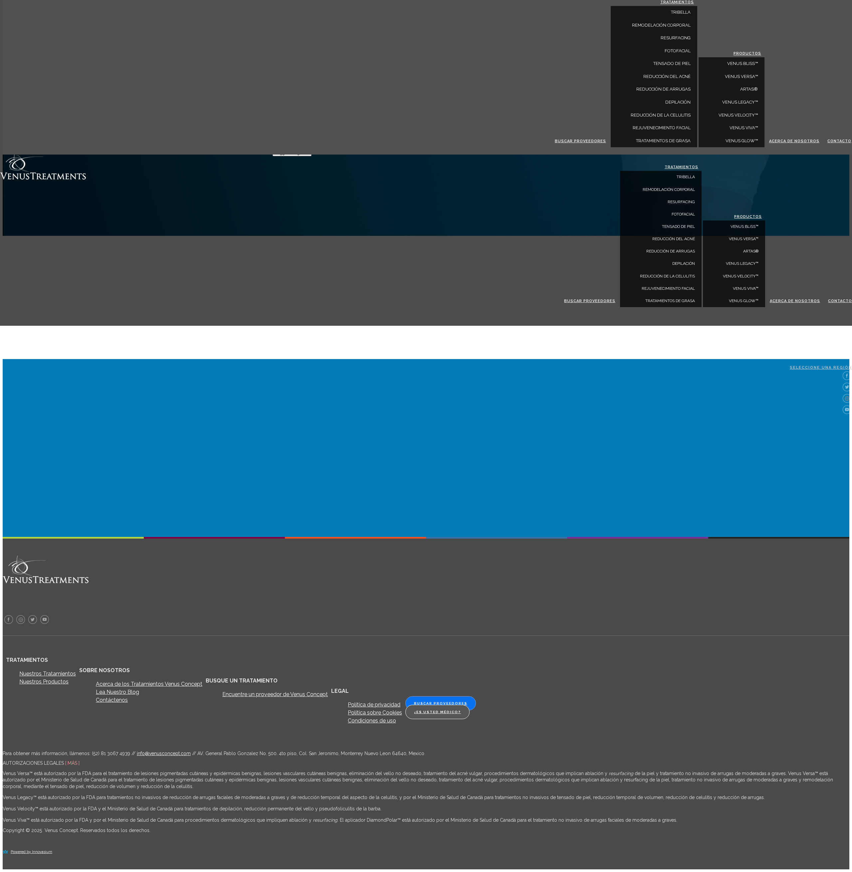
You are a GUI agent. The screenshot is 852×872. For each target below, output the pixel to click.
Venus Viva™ (745, 288)
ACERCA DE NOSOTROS (795, 301)
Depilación (683, 263)
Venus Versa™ (743, 238)
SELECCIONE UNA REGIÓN (821, 367)
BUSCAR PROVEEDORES (589, 301)
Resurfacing (681, 202)
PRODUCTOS (748, 217)
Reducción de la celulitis (667, 276)
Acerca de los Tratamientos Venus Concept (149, 684)
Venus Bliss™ (744, 226)
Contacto (840, 301)
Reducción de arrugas (670, 251)
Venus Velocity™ (740, 276)
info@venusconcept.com (164, 753)
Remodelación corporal (669, 189)
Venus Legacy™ (742, 263)
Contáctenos (112, 700)
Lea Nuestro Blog (117, 692)
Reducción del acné (673, 238)
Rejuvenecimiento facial (668, 288)
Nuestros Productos (44, 681)
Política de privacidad (374, 704)
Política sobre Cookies (375, 712)
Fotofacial (683, 214)
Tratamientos (681, 167)
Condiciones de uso (372, 720)
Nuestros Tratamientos (47, 673)
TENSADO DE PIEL (678, 226)
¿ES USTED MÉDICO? (437, 712)
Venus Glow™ (743, 300)
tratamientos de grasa (670, 300)
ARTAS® (750, 251)
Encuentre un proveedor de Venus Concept (275, 694)
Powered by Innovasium (31, 852)
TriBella (686, 177)
